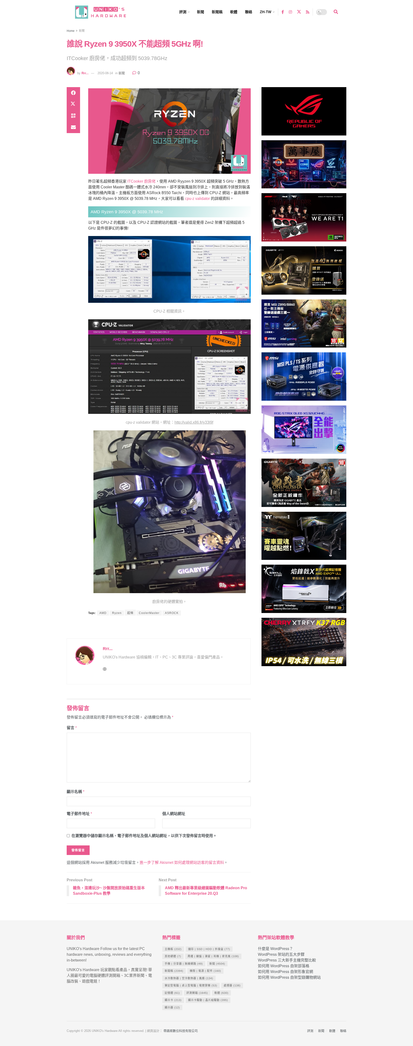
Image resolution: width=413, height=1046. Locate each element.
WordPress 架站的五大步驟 (281, 954)
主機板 (173, 949)
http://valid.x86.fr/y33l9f (193, 422)
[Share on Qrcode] (73, 116)
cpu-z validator (197, 199)
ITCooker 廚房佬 (141, 181)
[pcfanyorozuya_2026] (303, 166)
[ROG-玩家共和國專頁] (303, 113)
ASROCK (172, 613)
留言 (72, 728)
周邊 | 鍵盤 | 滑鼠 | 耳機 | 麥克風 (213, 956)
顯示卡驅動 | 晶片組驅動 (208, 1000)
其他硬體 (173, 956)
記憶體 (172, 992)
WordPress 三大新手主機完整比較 (287, 960)
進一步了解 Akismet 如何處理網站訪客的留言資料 (182, 862)
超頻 (130, 613)
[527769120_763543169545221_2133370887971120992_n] (303, 538)
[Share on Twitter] (73, 104)
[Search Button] (336, 12)
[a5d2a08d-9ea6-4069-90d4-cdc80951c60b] (303, 326)
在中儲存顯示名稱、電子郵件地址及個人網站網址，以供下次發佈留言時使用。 (144, 836)
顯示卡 (173, 1000)
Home (71, 31)
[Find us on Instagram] (290, 12)
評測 (182, 12)
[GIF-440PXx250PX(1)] (303, 644)
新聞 (200, 12)
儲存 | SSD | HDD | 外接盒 (209, 949)
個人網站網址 (173, 814)
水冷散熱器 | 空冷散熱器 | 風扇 (189, 978)
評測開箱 (197, 992)
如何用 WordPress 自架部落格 (283, 966)
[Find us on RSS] (307, 12)
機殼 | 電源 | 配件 (205, 970)
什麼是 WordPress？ (275, 949)
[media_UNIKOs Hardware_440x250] (303, 485)
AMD (103, 613)
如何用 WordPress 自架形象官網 (285, 972)
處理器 (232, 985)
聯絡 (248, 12)
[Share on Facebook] (73, 93)
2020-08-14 (105, 73)
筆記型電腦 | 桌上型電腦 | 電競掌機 (191, 985)
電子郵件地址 (79, 814)
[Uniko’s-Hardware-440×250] (303, 591)
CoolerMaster (149, 613)
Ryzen (117, 613)
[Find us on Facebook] (283, 12)
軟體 (233, 12)
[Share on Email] (73, 127)
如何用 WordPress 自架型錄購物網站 (289, 977)
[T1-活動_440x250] (303, 219)
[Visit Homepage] (105, 12)
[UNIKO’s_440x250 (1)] (303, 272)
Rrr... (85, 73)
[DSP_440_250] (303, 432)
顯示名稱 (75, 792)
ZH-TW (265, 12)
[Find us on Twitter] (299, 12)
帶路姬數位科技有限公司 (180, 1031)
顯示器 (172, 1007)
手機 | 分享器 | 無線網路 (184, 963)
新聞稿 (217, 12)
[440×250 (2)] (303, 379)
